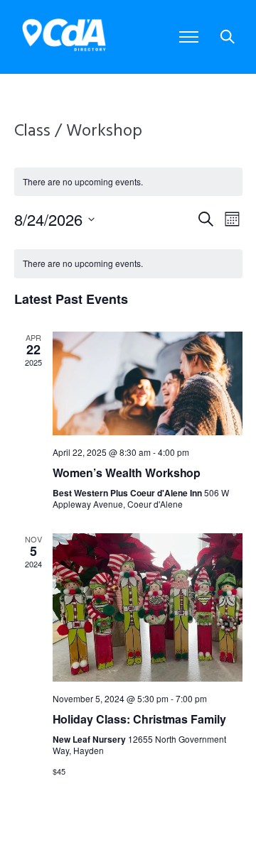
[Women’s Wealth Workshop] (147, 383)
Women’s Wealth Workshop (127, 472)
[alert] (128, 263)
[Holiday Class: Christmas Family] (147, 607)
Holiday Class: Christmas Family (140, 719)
